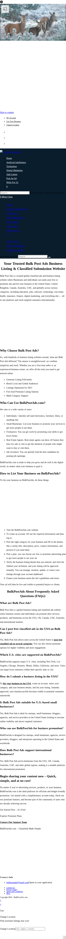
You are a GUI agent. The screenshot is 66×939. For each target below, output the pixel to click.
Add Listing (12, 222)
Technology (12, 213)
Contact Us (10, 888)
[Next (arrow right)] (4, 937)
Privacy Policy (11, 890)
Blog (8, 893)
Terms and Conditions (14, 891)
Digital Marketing (15, 217)
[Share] (7, 933)
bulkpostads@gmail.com (17, 882)
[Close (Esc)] (10, 933)
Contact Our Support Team (13, 822)
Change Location (12, 125)
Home (9, 204)
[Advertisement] (33, 75)
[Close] (1, 925)
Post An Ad (12, 226)
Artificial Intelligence (17, 209)
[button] (1, 1)
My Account (11, 118)
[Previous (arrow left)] (1, 937)
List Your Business (13, 121)
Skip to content (7, 112)
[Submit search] (49, 257)
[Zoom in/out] (1, 933)
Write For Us (12, 230)
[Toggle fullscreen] (4, 933)
